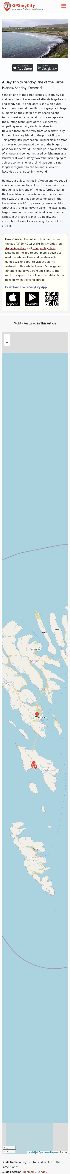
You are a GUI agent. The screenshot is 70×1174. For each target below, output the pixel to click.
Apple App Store (15, 248)
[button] (7, 337)
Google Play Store (43, 248)
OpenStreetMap (47, 1152)
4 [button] (35, 766)
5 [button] (37, 714)
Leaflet (31, 1152)
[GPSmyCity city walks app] (23, 6)
